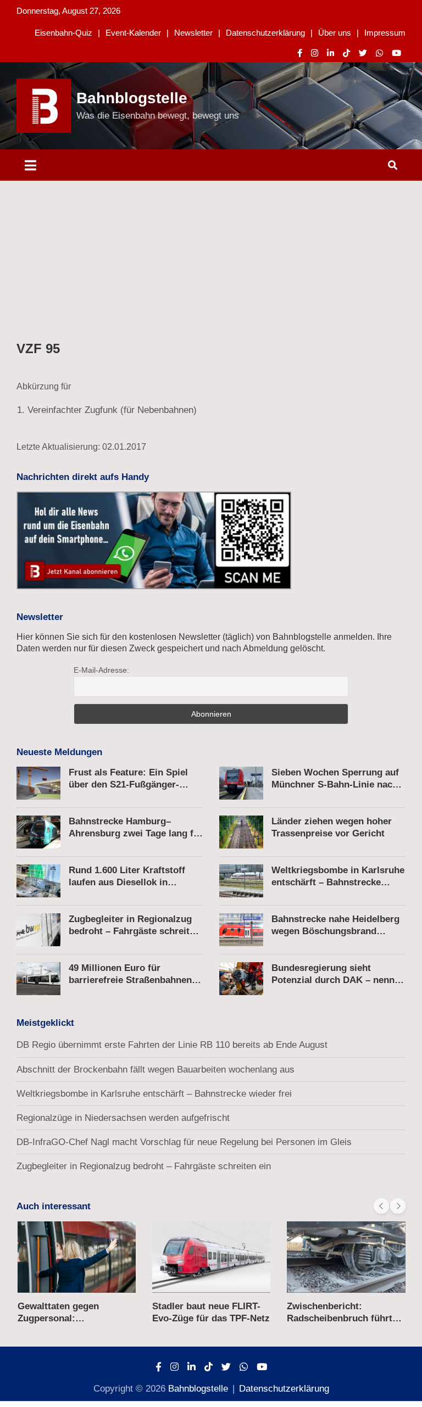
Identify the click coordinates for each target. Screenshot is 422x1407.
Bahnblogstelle (131, 98)
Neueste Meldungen (59, 752)
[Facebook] (300, 53)
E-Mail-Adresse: (101, 670)
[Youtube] (396, 53)
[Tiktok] (346, 53)
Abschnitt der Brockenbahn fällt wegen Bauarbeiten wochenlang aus (155, 1069)
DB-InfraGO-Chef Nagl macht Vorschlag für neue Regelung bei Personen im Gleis (184, 1142)
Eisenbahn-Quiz (63, 32)
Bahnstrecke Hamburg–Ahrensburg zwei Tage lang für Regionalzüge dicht (136, 833)
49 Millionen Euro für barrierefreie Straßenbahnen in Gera (136, 980)
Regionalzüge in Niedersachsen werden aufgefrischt (123, 1118)
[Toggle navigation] (30, 165)
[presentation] (381, 1206)
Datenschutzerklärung (265, 32)
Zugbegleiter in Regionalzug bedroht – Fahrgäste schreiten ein (134, 931)
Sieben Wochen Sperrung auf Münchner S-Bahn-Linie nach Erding (335, 784)
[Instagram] (315, 53)
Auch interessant (53, 1206)
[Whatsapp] (379, 53)
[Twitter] (362, 53)
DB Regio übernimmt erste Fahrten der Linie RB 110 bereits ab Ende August (171, 1045)
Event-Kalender (133, 32)
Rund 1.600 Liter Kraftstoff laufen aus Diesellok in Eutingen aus (127, 882)
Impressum (385, 32)
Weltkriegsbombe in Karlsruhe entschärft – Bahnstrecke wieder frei (337, 882)
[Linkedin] (330, 53)
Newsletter (193, 32)
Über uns (334, 32)
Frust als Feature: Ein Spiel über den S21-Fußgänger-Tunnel (128, 784)
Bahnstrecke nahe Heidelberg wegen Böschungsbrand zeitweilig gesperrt (335, 931)
